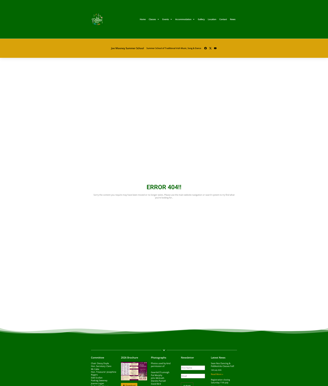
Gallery (201, 19)
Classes (152, 19)
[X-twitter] (210, 48)
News (232, 19)
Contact (223, 19)
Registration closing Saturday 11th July (220, 381)
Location (212, 19)
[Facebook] (205, 48)
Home (143, 19)
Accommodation (183, 19)
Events (165, 19)
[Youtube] (215, 48)
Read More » (217, 374)
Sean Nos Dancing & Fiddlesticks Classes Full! (222, 365)
